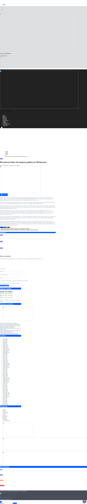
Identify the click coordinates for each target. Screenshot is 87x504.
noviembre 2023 (6, 379)
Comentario (3, 268)
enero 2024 (5, 376)
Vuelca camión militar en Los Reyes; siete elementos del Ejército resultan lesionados (19, 244)
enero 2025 (5, 362)
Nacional (5, 119)
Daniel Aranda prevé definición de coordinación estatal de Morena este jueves (10, 331)
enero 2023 (5, 391)
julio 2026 (5, 340)
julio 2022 (5, 398)
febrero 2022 (5, 404)
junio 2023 (5, 385)
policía (11, 165)
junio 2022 (5, 399)
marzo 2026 (5, 345)
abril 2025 (5, 358)
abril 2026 (5, 343)
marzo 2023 (5, 388)
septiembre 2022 (6, 396)
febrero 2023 (5, 390)
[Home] (0, 68)
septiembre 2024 (6, 367)
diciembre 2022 (6, 392)
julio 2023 (5, 384)
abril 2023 (5, 387)
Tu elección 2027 (6, 123)
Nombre (2, 271)
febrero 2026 (5, 346)
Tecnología (5, 125)
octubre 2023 (5, 380)
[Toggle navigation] (0, 70)
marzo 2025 (5, 359)
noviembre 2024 (6, 364)
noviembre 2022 (6, 393)
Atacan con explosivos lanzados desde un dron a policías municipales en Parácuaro (19, 237)
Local (4, 115)
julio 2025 (5, 354)
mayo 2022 (5, 401)
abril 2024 (5, 373)
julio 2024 (5, 369)
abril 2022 (5, 402)
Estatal (4, 116)
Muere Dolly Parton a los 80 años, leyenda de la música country (14, 483)
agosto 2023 (5, 382)
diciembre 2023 (6, 377)
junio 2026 (5, 341)
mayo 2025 (5, 357)
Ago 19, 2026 (3, 253)
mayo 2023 (5, 386)
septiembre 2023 (6, 381)
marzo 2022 (5, 403)
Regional (5, 117)
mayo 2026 (5, 342)
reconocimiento (16, 165)
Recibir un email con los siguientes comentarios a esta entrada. (15, 280)
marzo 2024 (5, 374)
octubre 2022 (5, 395)
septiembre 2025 (6, 352)
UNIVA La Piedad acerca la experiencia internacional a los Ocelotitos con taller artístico (10, 324)
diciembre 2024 (6, 363)
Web (1, 277)
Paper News (17, 491)
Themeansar (23, 491)
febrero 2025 (5, 360)
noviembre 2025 (6, 349)
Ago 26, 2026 (3, 240)
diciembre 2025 (6, 348)
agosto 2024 (5, 368)
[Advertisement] (43, 140)
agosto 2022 (5, 397)
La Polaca (5, 413)
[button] (84, 501)
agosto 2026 (5, 338)
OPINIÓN (5, 122)
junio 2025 (5, 356)
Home (4, 4)
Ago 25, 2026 (3, 247)
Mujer (7, 165)
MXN (13, 300)
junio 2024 (5, 370)
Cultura (4, 121)
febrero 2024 (5, 375)
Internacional (5, 120)
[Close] (0, 2)
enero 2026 (5, 347)
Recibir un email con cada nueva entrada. (10, 283)
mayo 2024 (5, 371)
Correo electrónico (4, 274)
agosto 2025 (5, 353)
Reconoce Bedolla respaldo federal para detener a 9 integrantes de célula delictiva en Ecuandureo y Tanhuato (25, 250)
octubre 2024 (5, 365)
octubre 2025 (5, 351)
